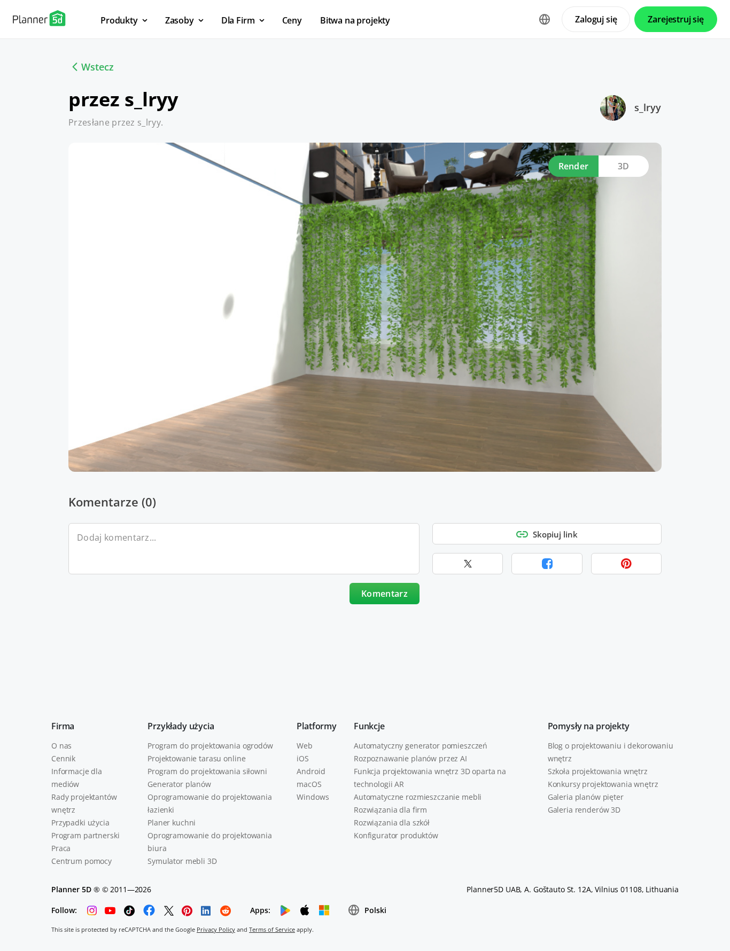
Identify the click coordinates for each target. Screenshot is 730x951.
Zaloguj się (596, 19)
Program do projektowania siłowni (207, 771)
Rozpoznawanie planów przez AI (410, 758)
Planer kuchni (171, 822)
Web (305, 745)
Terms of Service (272, 929)
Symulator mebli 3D (181, 861)
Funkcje (369, 726)
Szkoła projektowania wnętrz (598, 771)
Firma (62, 726)
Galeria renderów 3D (584, 810)
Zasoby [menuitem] (179, 20)
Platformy (317, 726)
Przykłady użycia (180, 726)
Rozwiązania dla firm (390, 810)
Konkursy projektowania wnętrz (603, 784)
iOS (303, 758)
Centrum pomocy (81, 861)
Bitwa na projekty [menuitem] (355, 20)
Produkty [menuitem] (119, 20)
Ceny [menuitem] (292, 20)
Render (573, 166)
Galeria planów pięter (586, 797)
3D (624, 166)
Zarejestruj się (676, 19)
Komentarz (384, 593)
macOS (309, 784)
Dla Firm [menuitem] (238, 20)
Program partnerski (85, 835)
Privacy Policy (216, 929)
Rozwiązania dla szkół (392, 822)
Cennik (63, 758)
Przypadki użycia (80, 822)
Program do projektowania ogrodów (210, 745)
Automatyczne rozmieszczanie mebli (418, 797)
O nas (61, 745)
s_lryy (647, 107)
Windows (313, 797)
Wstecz (97, 66)
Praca (61, 848)
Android (311, 771)
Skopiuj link (555, 534)
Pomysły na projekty (589, 726)
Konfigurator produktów (396, 835)
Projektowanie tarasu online (196, 758)
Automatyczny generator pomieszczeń (420, 745)
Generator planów (179, 784)
